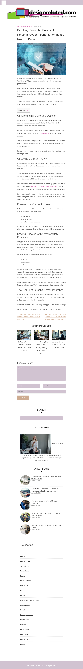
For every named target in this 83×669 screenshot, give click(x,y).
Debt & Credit (24, 571)
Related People (25, 639)
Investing (23, 610)
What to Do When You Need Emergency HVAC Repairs (45, 514)
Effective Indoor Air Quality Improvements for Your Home (46, 478)
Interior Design (25, 605)
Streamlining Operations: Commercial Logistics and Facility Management (44, 490)
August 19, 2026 (35, 505)
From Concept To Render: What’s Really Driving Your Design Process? (41, 347)
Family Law (24, 585)
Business (23, 556)
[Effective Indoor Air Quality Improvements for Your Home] (25, 480)
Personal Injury (25, 629)
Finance (22, 590)
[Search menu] (4, 3)
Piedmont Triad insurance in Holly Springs (45, 186)
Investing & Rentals (26, 615)
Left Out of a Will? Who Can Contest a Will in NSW (46, 527)
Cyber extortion (45, 133)
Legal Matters (24, 620)
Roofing (22, 644)
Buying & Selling (25, 561)
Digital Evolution (24, 26)
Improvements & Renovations (29, 600)
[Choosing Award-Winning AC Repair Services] (25, 505)
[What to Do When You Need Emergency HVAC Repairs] (25, 517)
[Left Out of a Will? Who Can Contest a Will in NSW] (25, 529)
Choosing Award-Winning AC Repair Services (44, 502)
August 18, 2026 (35, 517)
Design (22, 576)
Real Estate (24, 634)
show (27, 110)
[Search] (80, 2)
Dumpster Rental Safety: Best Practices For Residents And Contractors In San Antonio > (55, 316)
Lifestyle (23, 624)
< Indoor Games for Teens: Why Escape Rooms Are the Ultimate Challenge (28, 316)
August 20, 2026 (35, 493)
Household (23, 595)
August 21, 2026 (35, 480)
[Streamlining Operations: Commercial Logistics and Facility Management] (25, 492)
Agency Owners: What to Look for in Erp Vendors (58, 345)
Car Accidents (24, 566)
